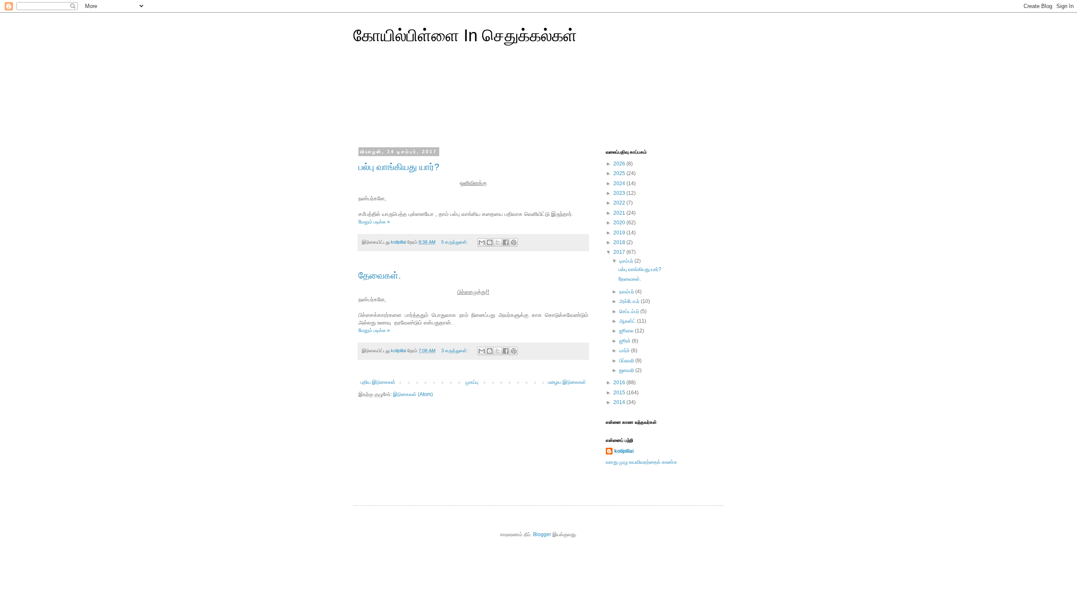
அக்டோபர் (630, 301)
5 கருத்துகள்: (455, 242)
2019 (619, 233)
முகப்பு (471, 382)
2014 (619, 402)
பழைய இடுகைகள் (567, 382)
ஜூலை (627, 331)
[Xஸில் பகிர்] (497, 242)
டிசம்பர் (626, 261)
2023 (619, 193)
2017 (619, 252)
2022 (619, 203)
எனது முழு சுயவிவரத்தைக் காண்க (641, 462)
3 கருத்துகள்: (455, 350)
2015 (619, 393)
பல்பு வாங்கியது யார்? (398, 167)
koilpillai (624, 451)
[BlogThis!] (489, 242)
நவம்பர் (627, 292)
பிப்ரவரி (627, 361)
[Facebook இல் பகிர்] (505, 242)
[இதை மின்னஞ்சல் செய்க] (481, 242)
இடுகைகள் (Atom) (413, 394)
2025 (619, 173)
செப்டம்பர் (629, 311)
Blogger (542, 534)
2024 (619, 183)
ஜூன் (625, 341)
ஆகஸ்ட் (628, 321)
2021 (619, 213)
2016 (619, 382)
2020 (619, 223)
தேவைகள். (379, 275)
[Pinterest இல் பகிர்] (513, 242)
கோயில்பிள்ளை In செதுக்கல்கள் (465, 35)
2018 (619, 242)
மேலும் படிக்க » (374, 222)
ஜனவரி (627, 370)
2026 (619, 164)
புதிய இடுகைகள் (378, 382)
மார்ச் (625, 351)
